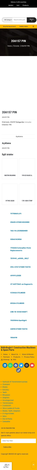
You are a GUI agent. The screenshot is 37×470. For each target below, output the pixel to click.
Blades (4, 387)
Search (32, 20)
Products (26, 5)
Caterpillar (28, 122)
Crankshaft (6, 406)
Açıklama (19, 136)
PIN (10, 125)
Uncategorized (8, 400)
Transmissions (7, 403)
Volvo (4, 416)
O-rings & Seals (8, 413)
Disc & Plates (7, 419)
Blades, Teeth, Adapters (11, 411)
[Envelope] (32, 365)
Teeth (4, 392)
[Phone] (18, 370)
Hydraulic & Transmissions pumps (14, 382)
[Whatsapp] (10, 365)
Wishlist (10, 5)
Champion (6, 384)
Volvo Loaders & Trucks (11, 408)
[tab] (19, 136)
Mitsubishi (6, 395)
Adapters (5, 398)
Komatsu (5, 390)
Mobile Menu (24, 26)
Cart (18, 5)
